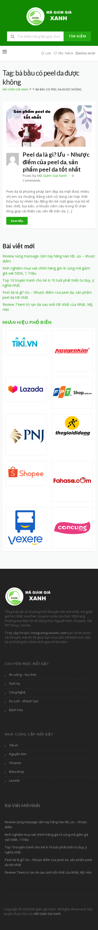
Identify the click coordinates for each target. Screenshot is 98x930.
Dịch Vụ (14, 683)
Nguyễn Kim (17, 754)
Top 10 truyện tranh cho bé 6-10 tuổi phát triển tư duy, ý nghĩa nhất (46, 849)
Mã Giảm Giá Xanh (52, 175)
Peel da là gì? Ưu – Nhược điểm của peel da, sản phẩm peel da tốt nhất (56, 162)
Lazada (14, 780)
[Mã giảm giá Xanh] (49, 16)
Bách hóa (16, 710)
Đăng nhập (87, 53)
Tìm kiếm (77, 36)
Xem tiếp (17, 221)
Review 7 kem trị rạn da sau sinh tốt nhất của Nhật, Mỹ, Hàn (48, 872)
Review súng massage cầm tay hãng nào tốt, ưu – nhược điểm (46, 824)
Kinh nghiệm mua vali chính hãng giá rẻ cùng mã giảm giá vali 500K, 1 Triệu (46, 837)
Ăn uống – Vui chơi (22, 675)
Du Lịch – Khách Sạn (23, 701)
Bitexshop (16, 772)
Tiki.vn (13, 745)
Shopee (15, 763)
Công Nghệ (17, 692)
